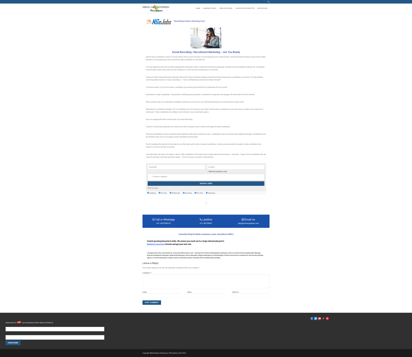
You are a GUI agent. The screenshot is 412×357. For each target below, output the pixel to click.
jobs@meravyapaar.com (248, 223)
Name (144, 292)
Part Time (199, 193)
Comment (147, 273)
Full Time (163, 193)
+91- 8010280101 (163, 223)
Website (235, 292)
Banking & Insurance (156, 244)
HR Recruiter (175, 193)
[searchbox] (210, 176)
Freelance (152, 193)
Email (189, 292)
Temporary (211, 193)
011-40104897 (206, 223)
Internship (188, 193)
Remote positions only (218, 171)
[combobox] (206, 177)
